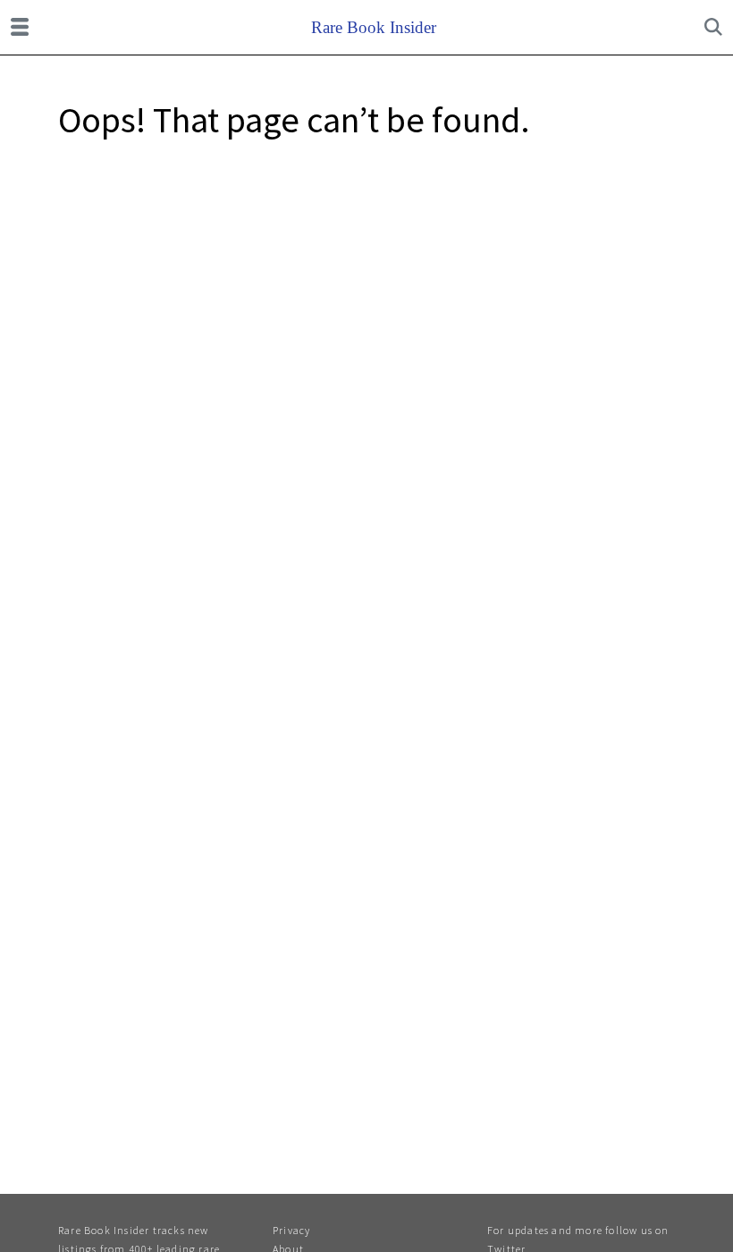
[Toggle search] (713, 27)
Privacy (291, 1230)
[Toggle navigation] (20, 27)
